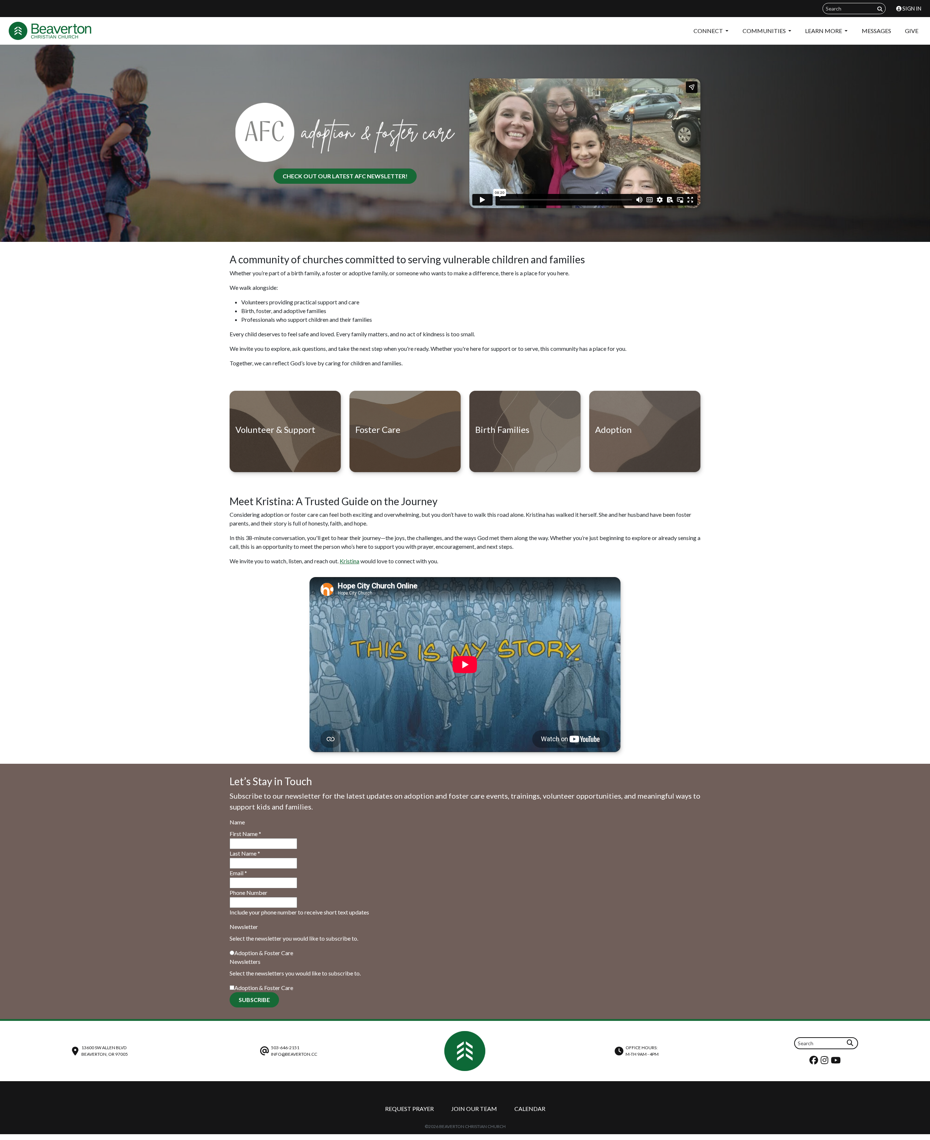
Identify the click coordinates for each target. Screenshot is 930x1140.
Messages (876, 30)
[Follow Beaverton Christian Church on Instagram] (825, 1061)
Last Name (245, 853)
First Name (245, 833)
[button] (349, 560)
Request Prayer (409, 1108)
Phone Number (248, 892)
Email (238, 872)
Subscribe (254, 999)
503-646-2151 (285, 1047)
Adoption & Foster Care (263, 952)
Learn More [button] (824, 30)
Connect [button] (709, 30)
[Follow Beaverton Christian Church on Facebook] (814, 1061)
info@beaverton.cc (294, 1054)
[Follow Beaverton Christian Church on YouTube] (836, 1061)
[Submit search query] (880, 9)
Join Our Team (474, 1108)
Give (911, 30)
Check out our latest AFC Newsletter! (345, 176)
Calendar (529, 1108)
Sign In (911, 8)
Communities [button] (765, 30)
